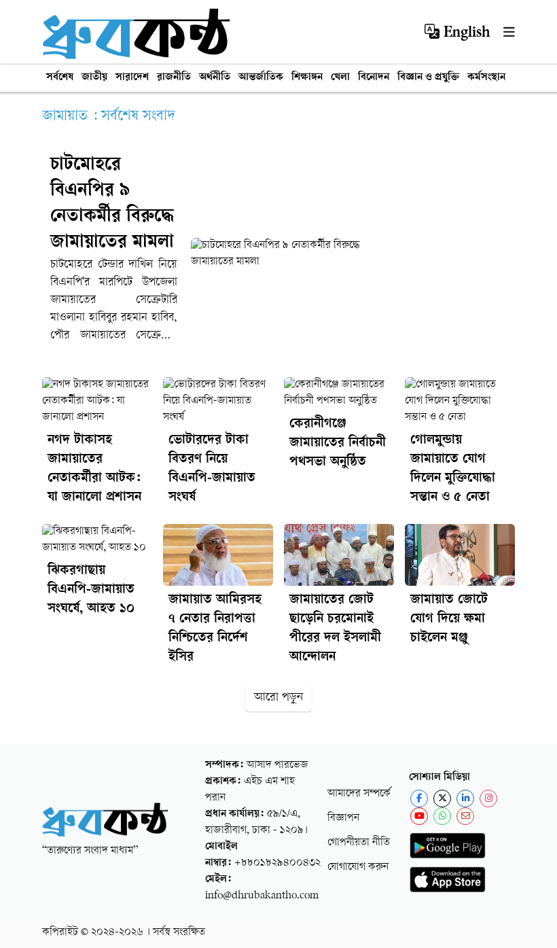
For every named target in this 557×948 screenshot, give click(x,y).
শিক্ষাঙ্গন (307, 78)
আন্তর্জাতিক (260, 78)
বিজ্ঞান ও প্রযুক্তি (428, 78)
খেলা (340, 78)
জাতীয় (94, 78)
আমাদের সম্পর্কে (359, 794)
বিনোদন (373, 78)
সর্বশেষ (59, 78)
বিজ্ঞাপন (343, 818)
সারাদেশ (132, 78)
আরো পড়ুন (278, 697)
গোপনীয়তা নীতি (358, 843)
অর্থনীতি (214, 78)
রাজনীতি (174, 78)
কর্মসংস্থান (486, 78)
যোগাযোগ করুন (358, 867)
